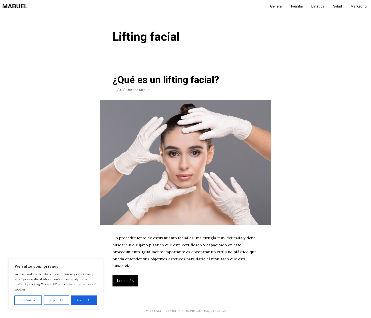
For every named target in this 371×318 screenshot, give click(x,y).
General (276, 6)
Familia (297, 6)
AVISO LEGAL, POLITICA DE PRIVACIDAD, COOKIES (185, 311)
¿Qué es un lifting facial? (166, 80)
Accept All (84, 300)
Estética (317, 6)
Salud (337, 6)
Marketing (359, 6)
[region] (56, 284)
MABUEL (15, 6)
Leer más (125, 280)
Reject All (56, 300)
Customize (28, 300)
